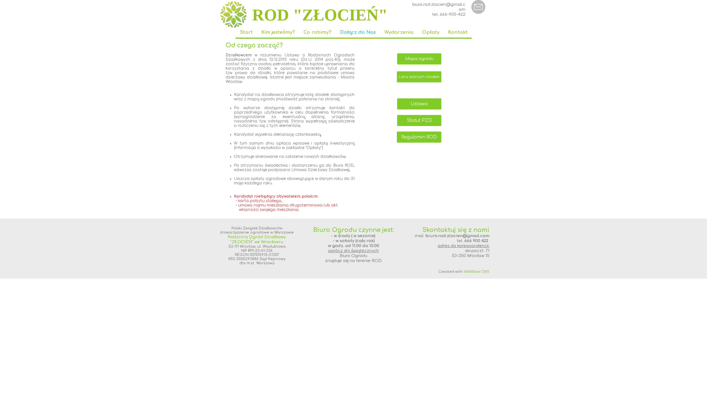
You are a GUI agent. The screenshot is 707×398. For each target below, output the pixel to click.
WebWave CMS (476, 271)
